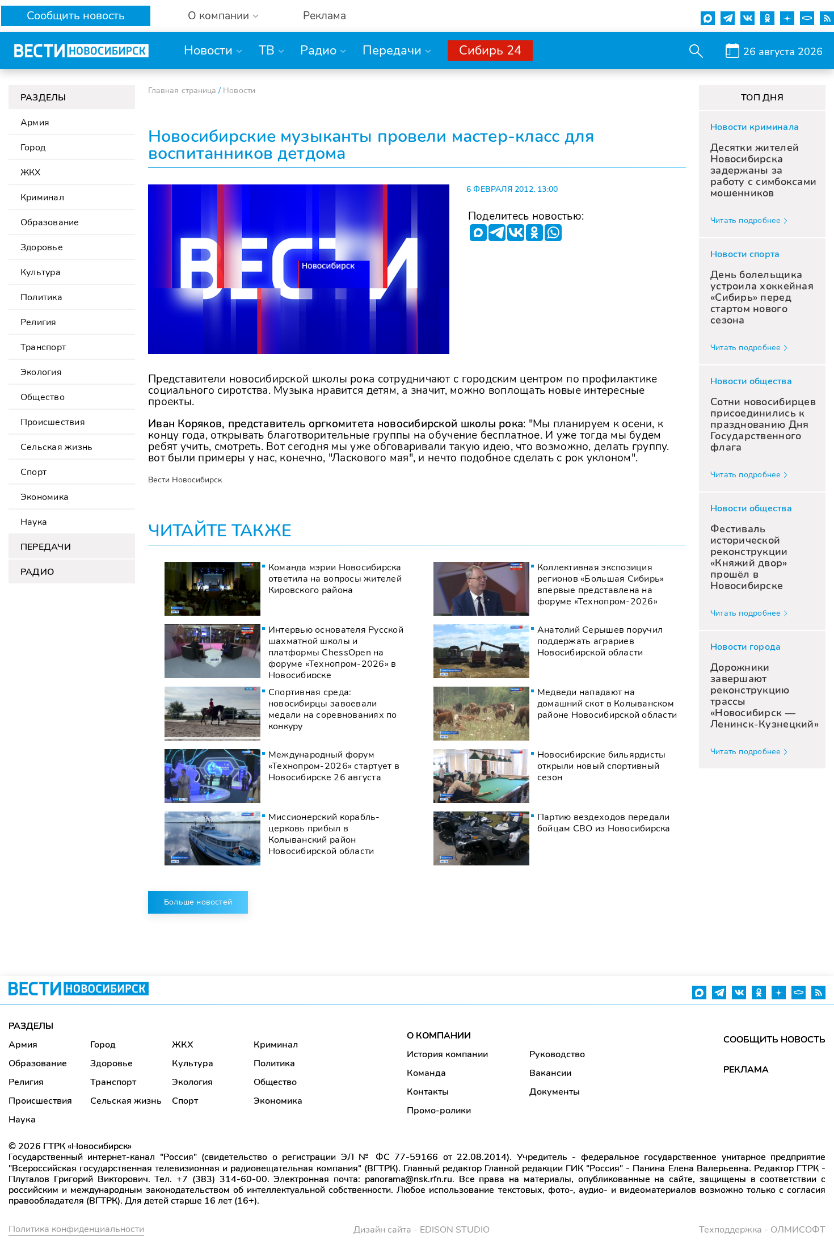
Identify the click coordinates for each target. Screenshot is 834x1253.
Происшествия (52, 422)
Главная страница (182, 90)
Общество (42, 397)
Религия (38, 322)
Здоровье (41, 247)
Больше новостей (198, 902)
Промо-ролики (439, 1110)
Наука (33, 522)
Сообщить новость (76, 15)
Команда (426, 1073)
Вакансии (550, 1073)
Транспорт (43, 347)
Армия (34, 122)
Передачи (392, 50)
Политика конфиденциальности (76, 1229)
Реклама (324, 16)
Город (32, 147)
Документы (554, 1092)
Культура (40, 272)
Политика (41, 297)
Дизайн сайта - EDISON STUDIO (421, 1229)
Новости (208, 50)
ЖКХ (30, 172)
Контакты (428, 1092)
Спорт (33, 472)
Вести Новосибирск (185, 479)
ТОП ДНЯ (762, 97)
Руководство (557, 1054)
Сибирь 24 (490, 50)
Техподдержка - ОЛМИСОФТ (762, 1229)
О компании (218, 16)
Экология (41, 372)
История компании (447, 1054)
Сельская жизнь (56, 447)
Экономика (44, 497)
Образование (49, 222)
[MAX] (478, 232)
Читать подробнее (745, 220)
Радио (318, 50)
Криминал (42, 197)
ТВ (267, 50)
